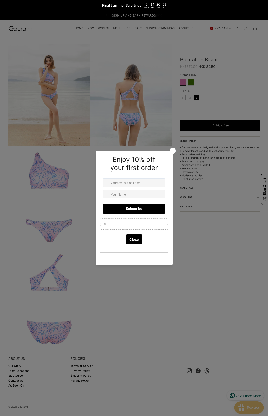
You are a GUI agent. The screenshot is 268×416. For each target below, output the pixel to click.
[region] (134, 5)
